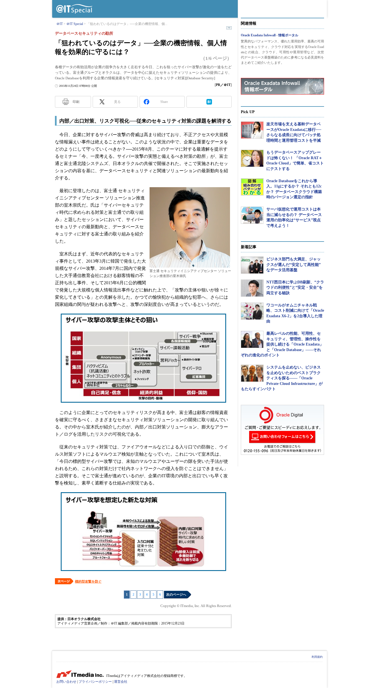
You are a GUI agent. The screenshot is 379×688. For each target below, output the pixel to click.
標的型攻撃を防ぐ (88, 581)
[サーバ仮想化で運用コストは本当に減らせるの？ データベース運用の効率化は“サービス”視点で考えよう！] (252, 215)
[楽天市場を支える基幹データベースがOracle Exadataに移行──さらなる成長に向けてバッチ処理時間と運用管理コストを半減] (252, 130)
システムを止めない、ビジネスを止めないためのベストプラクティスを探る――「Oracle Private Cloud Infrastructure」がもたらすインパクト (282, 378)
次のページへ (176, 594)
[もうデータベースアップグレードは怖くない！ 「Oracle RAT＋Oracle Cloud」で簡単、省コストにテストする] (252, 158)
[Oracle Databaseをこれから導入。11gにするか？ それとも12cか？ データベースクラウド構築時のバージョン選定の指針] (252, 187)
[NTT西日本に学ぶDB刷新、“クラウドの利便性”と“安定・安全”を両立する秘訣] (252, 288)
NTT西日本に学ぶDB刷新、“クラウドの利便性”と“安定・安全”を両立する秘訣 (295, 287)
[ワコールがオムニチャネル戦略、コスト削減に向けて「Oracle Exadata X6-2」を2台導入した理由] (252, 311)
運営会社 (120, 682)
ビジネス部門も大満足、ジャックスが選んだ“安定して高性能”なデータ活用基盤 (293, 264)
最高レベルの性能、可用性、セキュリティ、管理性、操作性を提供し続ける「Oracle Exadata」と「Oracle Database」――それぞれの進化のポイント (282, 344)
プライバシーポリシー (95, 682)
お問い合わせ (66, 682)
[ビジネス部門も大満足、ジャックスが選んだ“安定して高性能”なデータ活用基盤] (252, 265)
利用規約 (317, 656)
